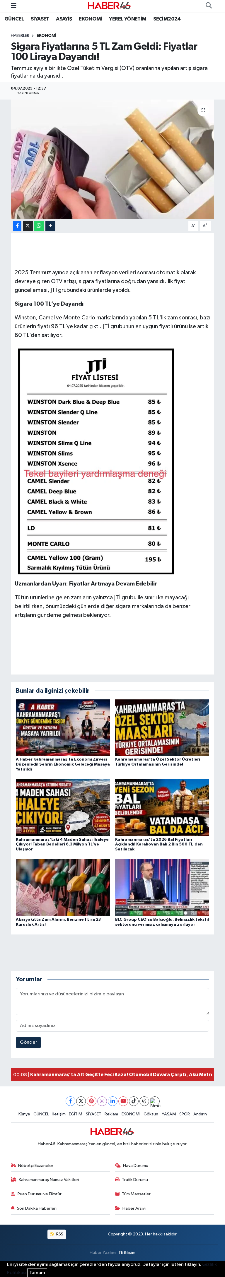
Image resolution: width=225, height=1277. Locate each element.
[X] (81, 1101)
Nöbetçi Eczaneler (35, 1165)
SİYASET (40, 19)
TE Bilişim (126, 1252)
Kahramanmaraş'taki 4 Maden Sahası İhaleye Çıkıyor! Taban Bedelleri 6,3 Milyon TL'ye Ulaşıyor (62, 845)
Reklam (111, 1114)
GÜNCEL (14, 19)
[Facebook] (70, 1101)
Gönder (28, 1042)
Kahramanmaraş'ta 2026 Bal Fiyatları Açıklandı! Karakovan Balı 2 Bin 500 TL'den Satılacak (159, 845)
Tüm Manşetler (136, 1194)
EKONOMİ (90, 19)
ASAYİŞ (64, 19)
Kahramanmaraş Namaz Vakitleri (49, 1179)
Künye (24, 1114)
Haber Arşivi (134, 1208)
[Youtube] (123, 1101)
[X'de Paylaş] (28, 226)
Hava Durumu (135, 1165)
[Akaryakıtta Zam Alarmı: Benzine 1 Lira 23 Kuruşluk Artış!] (63, 887)
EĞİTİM (75, 1114)
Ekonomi (46, 36)
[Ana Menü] (13, 5)
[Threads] (144, 1101)
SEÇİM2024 (167, 19)
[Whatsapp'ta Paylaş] (39, 226)
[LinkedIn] (112, 1101)
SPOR (184, 1114)
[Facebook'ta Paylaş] (17, 226)
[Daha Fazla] (50, 226)
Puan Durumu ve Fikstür (40, 1194)
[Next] (155, 1101)
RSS (59, 1234)
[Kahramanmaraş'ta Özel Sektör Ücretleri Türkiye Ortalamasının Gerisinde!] (162, 727)
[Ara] (208, 6)
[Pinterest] (91, 1101)
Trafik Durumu (135, 1179)
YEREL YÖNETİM (127, 19)
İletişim (59, 1114)
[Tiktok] (134, 1101)
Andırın (200, 1114)
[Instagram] (102, 1101)
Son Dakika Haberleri (37, 1208)
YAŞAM (169, 1114)
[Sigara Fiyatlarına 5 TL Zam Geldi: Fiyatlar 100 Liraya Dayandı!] (112, 159)
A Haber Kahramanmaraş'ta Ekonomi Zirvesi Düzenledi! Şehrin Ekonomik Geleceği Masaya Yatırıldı (63, 764)
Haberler (20, 36)
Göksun (151, 1114)
